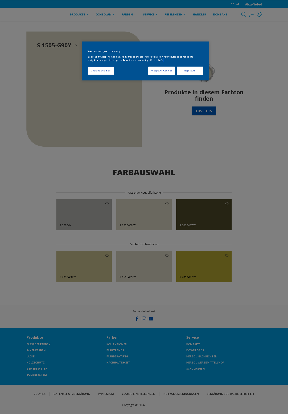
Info (160, 60)
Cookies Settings (101, 70)
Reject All (190, 70)
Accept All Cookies (161, 70)
